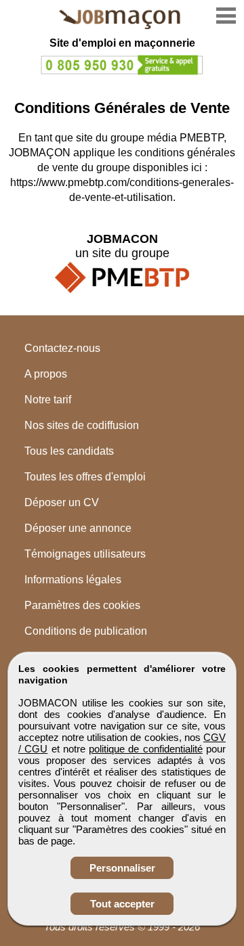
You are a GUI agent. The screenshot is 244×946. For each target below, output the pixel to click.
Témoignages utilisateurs (85, 554)
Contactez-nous (62, 348)
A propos (45, 374)
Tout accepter (122, 903)
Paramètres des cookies (82, 605)
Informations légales (72, 579)
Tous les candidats (69, 451)
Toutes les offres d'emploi (85, 476)
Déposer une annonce (77, 528)
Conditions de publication (85, 631)
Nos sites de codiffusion (81, 425)
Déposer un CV (61, 502)
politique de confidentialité (146, 748)
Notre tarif (47, 399)
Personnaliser (122, 868)
